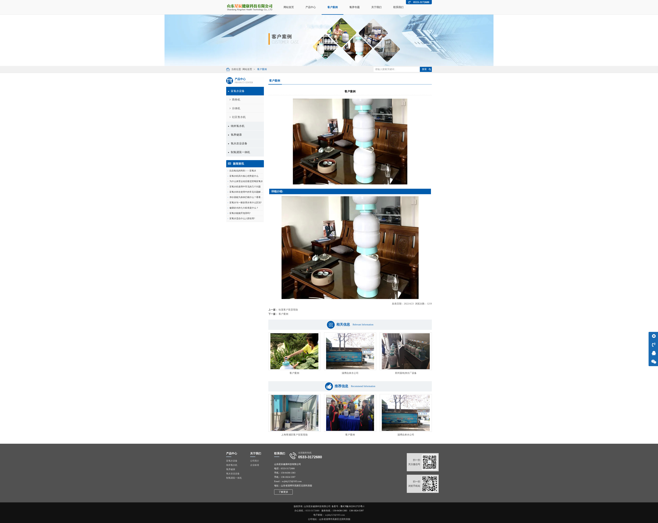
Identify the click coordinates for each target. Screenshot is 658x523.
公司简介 (254, 460)
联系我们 (398, 7)
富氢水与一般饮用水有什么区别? (245, 202)
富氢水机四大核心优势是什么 (243, 176)
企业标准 (254, 465)
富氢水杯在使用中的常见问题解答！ (247, 192)
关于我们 (376, 7)
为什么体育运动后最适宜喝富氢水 (246, 181)
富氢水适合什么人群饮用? (242, 218)
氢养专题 (354, 7)
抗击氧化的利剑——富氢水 (242, 170)
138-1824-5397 (356, 510)
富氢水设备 (236, 91)
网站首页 (289, 7)
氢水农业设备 (237, 143)
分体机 (236, 108)
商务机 (236, 99)
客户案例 (332, 7)
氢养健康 (235, 134)
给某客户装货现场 (288, 309)
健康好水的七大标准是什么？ (243, 208)
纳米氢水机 (236, 125)
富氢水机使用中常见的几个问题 (245, 186)
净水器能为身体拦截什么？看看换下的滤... (250, 197)
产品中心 (311, 7)
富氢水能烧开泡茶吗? (240, 213)
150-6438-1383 (340, 510)
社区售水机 (239, 117)
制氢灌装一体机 (239, 152)
